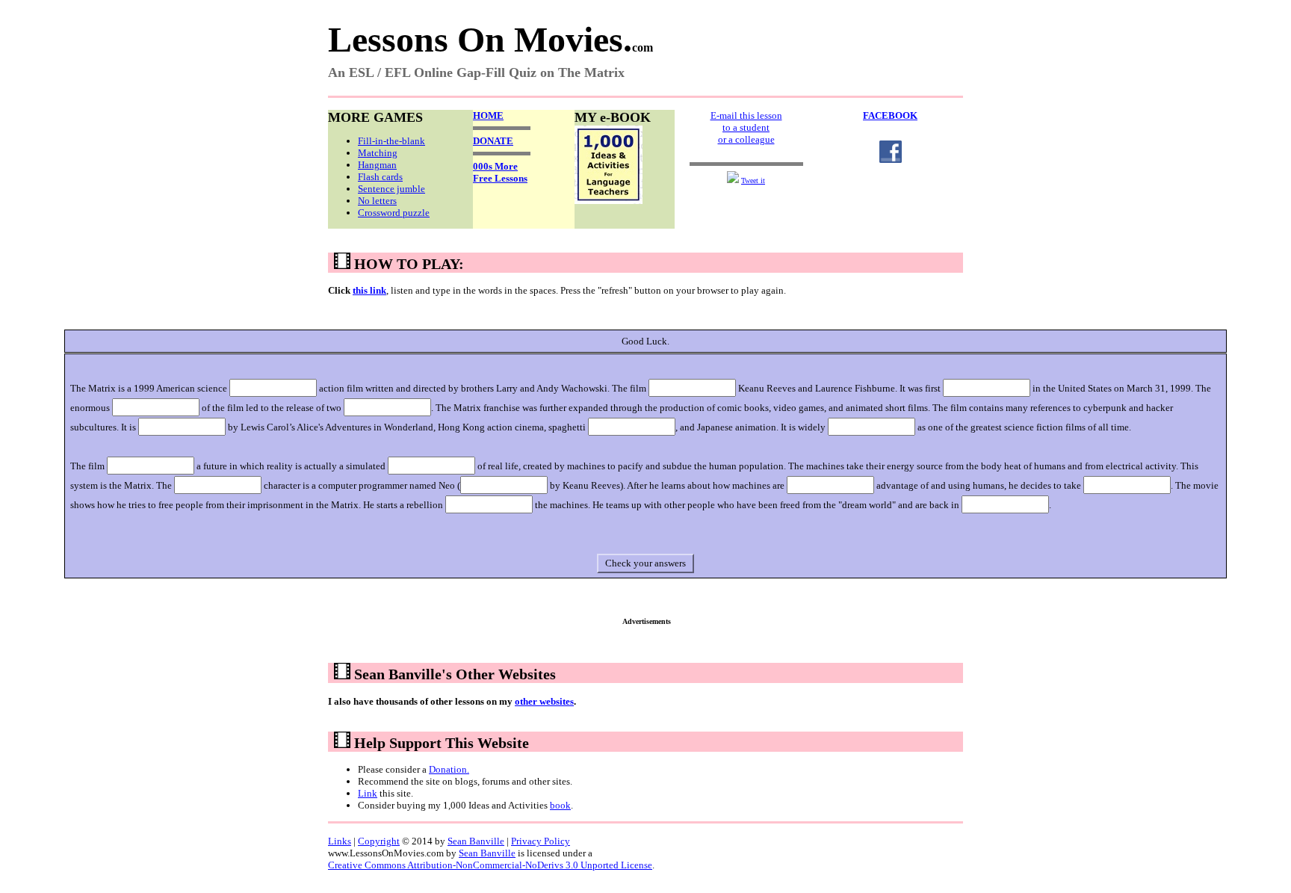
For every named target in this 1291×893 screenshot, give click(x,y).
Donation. (449, 769)
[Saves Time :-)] (609, 200)
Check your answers (645, 563)
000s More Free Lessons (500, 172)
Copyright (379, 841)
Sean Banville (476, 841)
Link (367, 793)
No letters (377, 200)
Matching (377, 152)
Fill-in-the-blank (391, 140)
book (560, 805)
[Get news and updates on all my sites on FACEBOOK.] (890, 159)
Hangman (377, 164)
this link (369, 290)
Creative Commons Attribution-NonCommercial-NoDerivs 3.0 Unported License (490, 865)
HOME (488, 115)
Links (339, 841)
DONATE (493, 140)
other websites (544, 701)
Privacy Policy (540, 841)
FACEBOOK (890, 115)
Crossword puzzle (394, 212)
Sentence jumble (391, 188)
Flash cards (380, 176)
